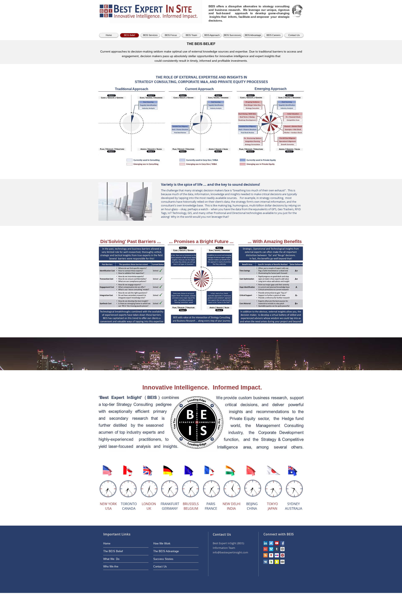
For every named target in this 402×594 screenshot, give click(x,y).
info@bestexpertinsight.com (230, 552)
